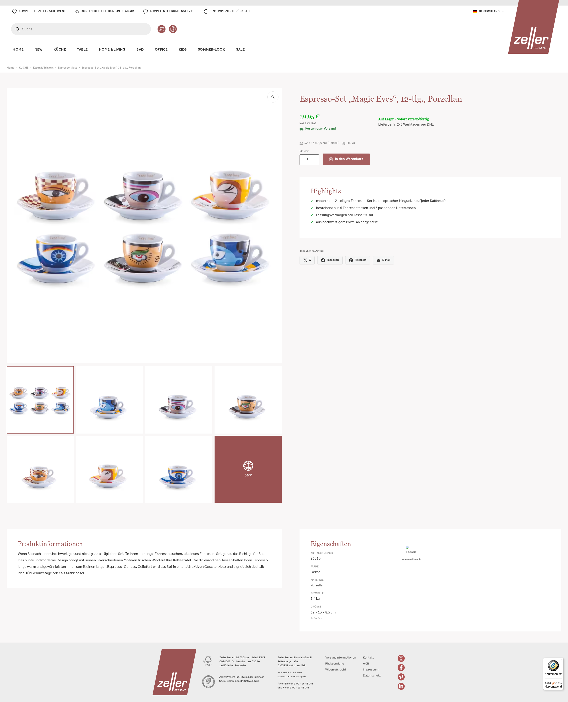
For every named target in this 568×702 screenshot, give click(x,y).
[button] (40, 399)
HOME (18, 50)
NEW (39, 50)
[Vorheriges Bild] (13, 225)
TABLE (82, 50)
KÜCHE (60, 50)
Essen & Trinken (43, 68)
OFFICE (161, 50)
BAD (140, 50)
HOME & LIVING (112, 50)
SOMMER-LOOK (211, 50)
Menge (305, 151)
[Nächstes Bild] (274, 225)
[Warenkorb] (162, 29)
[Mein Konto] (173, 29)
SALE (240, 50)
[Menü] (561, 660)
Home (10, 68)
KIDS (183, 50)
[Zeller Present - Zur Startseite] (533, 27)
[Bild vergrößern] (272, 97)
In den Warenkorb (349, 159)
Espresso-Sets (67, 68)
